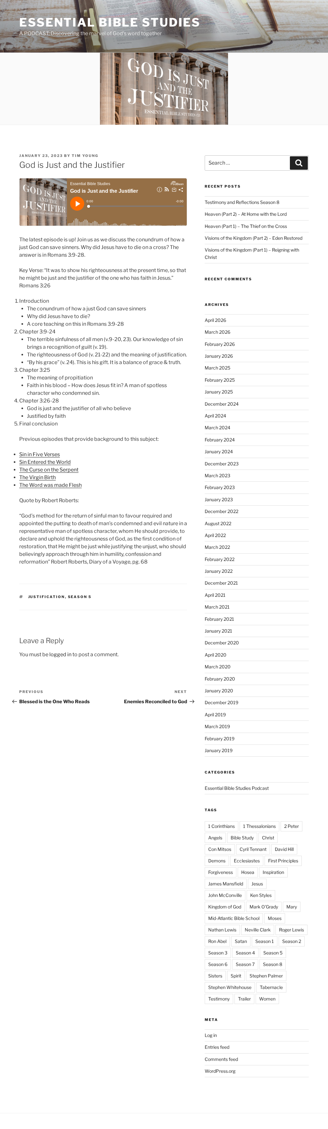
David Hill (284, 849)
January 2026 (219, 356)
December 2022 (221, 511)
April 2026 (215, 320)
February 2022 (219, 559)
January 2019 (219, 750)
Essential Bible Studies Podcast (237, 788)
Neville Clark (258, 929)
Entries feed (217, 1047)
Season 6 (217, 964)
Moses (275, 918)
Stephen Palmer (266, 975)
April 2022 (215, 535)
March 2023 (217, 475)
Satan (241, 941)
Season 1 (264, 941)
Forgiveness (220, 872)
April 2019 (215, 714)
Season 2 (291, 941)
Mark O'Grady (264, 906)
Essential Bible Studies (110, 22)
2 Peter (291, 826)
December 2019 (221, 702)
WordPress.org (220, 1071)
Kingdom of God (224, 906)
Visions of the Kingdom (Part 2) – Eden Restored (253, 238)
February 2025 (220, 380)
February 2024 (220, 439)
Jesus (257, 883)
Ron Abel (217, 941)
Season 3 (217, 952)
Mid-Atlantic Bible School (233, 918)
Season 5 (80, 597)
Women (267, 998)
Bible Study (242, 837)
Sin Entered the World (45, 462)
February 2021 (219, 619)
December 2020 (222, 642)
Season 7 (245, 964)
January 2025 (219, 391)
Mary (291, 906)
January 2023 (219, 499)
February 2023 (220, 487)
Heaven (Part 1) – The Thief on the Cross (246, 226)
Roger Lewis (291, 929)
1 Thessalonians (259, 826)
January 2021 (218, 631)
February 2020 (220, 678)
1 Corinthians (221, 826)
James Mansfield (225, 883)
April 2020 (215, 655)
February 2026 (220, 344)
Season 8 (272, 964)
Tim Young (85, 155)
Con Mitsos (219, 849)
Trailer (244, 998)
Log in (211, 1035)
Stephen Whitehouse (229, 987)
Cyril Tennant (253, 849)
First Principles (283, 860)
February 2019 (219, 738)
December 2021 (221, 583)
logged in (60, 654)
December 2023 (222, 463)
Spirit (236, 975)
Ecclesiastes (247, 860)
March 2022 (217, 547)
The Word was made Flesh (50, 485)
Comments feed (221, 1059)
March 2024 (217, 427)
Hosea (247, 872)
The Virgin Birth (37, 477)
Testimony (219, 998)
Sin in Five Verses (39, 454)
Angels (215, 837)
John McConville (225, 895)
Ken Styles (261, 895)
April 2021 (215, 595)
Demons (217, 860)
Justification (46, 597)
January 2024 (219, 451)
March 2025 (217, 367)
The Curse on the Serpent (48, 470)
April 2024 (215, 415)
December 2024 (222, 404)
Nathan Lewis (222, 929)
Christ (268, 837)
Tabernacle (271, 987)
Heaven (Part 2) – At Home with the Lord (246, 214)
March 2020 (218, 666)
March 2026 (217, 332)
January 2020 (219, 690)
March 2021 (217, 607)
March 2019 (217, 726)
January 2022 (219, 571)
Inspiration (273, 872)
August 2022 (218, 523)
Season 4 (245, 952)
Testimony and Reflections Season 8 (242, 202)
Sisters (215, 975)
